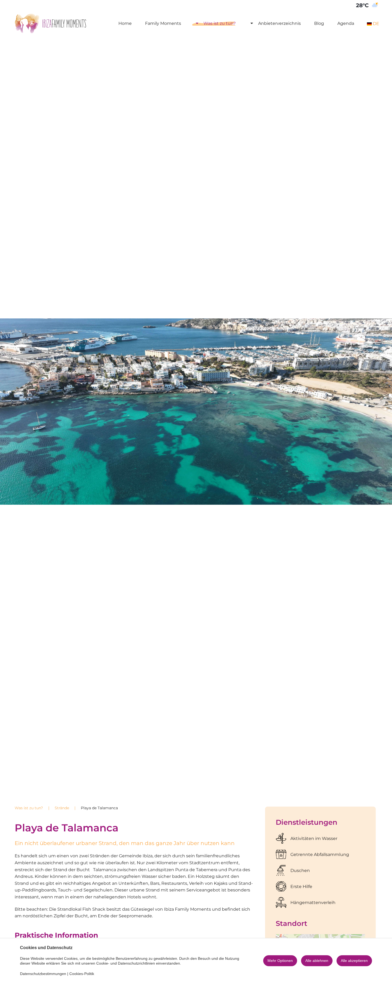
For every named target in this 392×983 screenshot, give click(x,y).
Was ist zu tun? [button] (219, 23)
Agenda (345, 23)
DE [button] (375, 23)
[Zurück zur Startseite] (51, 23)
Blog (319, 23)
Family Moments (163, 23)
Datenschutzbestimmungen (43, 974)
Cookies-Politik (81, 974)
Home (125, 23)
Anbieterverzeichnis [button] (279, 23)
